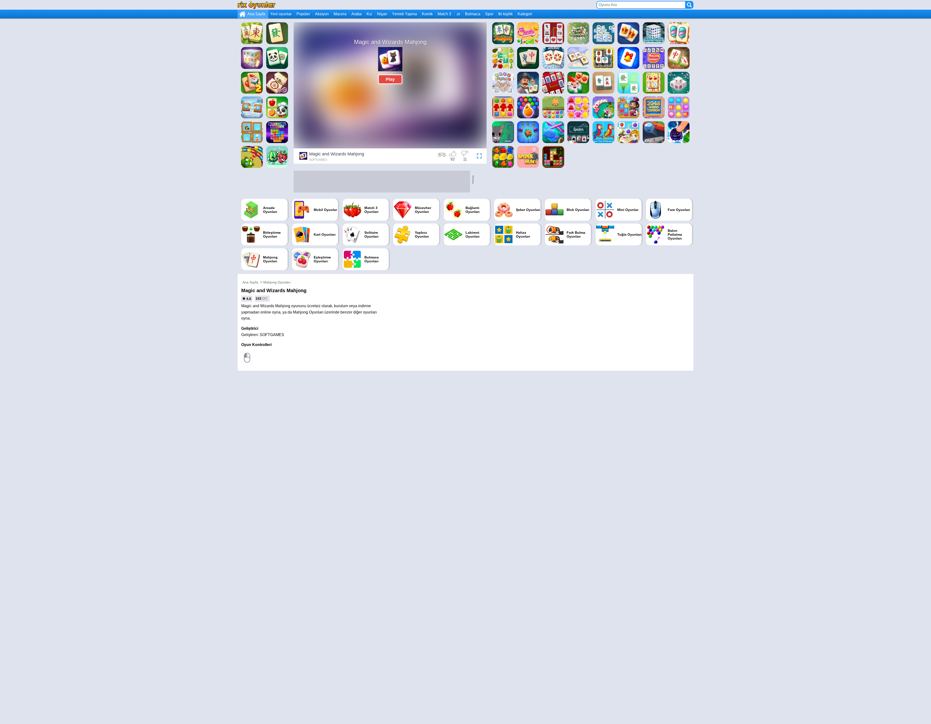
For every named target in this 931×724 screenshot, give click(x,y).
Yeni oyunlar (281, 14)
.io (458, 14)
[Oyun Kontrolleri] (442, 156)
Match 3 (444, 14)
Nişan (382, 14)
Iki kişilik (505, 14)
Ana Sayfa (256, 14)
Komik (427, 14)
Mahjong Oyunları (277, 282)
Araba (356, 14)
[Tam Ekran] (478, 156)
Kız (369, 14)
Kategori (525, 14)
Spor (489, 14)
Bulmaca (472, 14)
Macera (340, 14)
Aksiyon (322, 14)
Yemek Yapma (404, 14)
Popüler (303, 14)
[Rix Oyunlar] (256, 5)
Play (390, 79)
